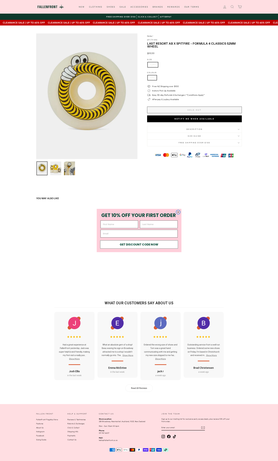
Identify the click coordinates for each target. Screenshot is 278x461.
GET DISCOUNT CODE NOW (139, 244)
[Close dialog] (178, 212)
